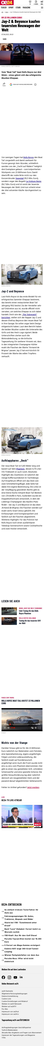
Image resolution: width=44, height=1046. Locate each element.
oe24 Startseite (7, 991)
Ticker (3, 7)
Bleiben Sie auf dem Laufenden (14, 969)
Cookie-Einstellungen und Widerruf (15, 1001)
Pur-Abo (5, 1009)
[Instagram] (9, 977)
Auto (6, 12)
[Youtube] (15, 977)
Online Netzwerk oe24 (10, 983)
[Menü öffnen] (42, 7)
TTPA (3, 1037)
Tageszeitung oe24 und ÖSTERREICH (15, 1020)
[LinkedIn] (21, 977)
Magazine (26, 7)
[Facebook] (3, 977)
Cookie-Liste (6, 998)
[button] (22, 720)
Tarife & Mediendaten (10, 1030)
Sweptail (20, 178)
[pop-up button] (35, 727)
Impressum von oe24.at (10, 1011)
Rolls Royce (28, 157)
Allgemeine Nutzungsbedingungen (14, 993)
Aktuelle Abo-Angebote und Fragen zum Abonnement (21, 1032)
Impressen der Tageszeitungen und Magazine (18, 1035)
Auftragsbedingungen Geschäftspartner (16, 1027)
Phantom (20, 469)
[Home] (2, 12)
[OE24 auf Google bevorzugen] (35, 84)
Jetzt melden (33, 787)
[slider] (22, 724)
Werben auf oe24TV (9, 1006)
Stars (18, 7)
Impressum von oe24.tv (10, 1014)
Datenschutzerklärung (10, 996)
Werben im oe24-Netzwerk (11, 1004)
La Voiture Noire (33, 181)
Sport (11, 7)
